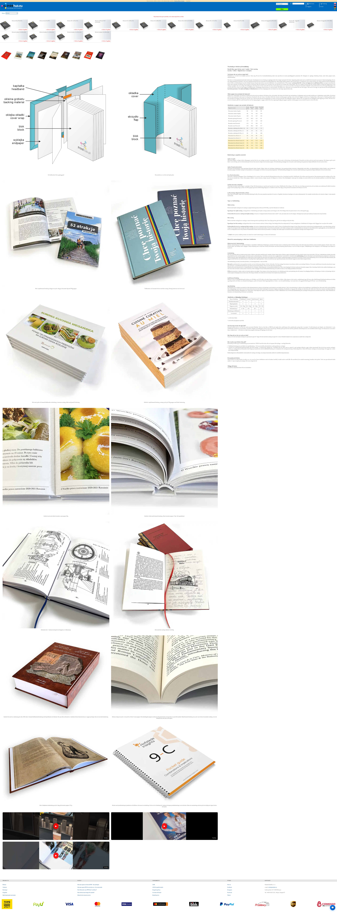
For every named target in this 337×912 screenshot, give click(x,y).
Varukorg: (324, 3)
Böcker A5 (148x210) (156, 20)
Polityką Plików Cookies (179, 0)
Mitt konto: (312, 3)
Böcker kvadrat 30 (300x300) (102, 32)
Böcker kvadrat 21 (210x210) (47, 32)
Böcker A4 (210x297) (45, 20)
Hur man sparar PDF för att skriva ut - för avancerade (89, 887)
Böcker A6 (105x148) (239, 20)
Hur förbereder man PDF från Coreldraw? (87, 890)
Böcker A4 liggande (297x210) (268, 20)
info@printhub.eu (272, 887)
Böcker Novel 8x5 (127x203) (185, 20)
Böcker (4, 884)
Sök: (291, 3)
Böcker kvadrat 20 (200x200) (19, 32)
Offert (282, 9)
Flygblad (5, 892)
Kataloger (5, 890)
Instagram (229, 890)
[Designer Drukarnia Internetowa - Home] (11, 6)
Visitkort (5, 887)
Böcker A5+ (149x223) (128, 20)
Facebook (229, 892)
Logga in (309, 6)
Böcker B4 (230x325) (17, 20)
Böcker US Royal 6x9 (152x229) (100, 21)
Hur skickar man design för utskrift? (85, 892)
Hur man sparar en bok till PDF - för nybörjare (88, 884)
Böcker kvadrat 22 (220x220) (74, 32)
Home (3, 13)
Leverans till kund (156, 892)
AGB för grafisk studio (157, 887)
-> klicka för (22, 29)
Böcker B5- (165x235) (72, 20)
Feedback (229, 887)
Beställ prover (155, 895)
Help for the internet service (84, 895)
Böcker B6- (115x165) (211, 20)
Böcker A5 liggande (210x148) (324, 20)
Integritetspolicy (156, 890)
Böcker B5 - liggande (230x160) (294, 21)
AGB (153, 884)
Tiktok (229, 895)
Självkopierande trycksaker (9, 895)
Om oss (229, 884)
